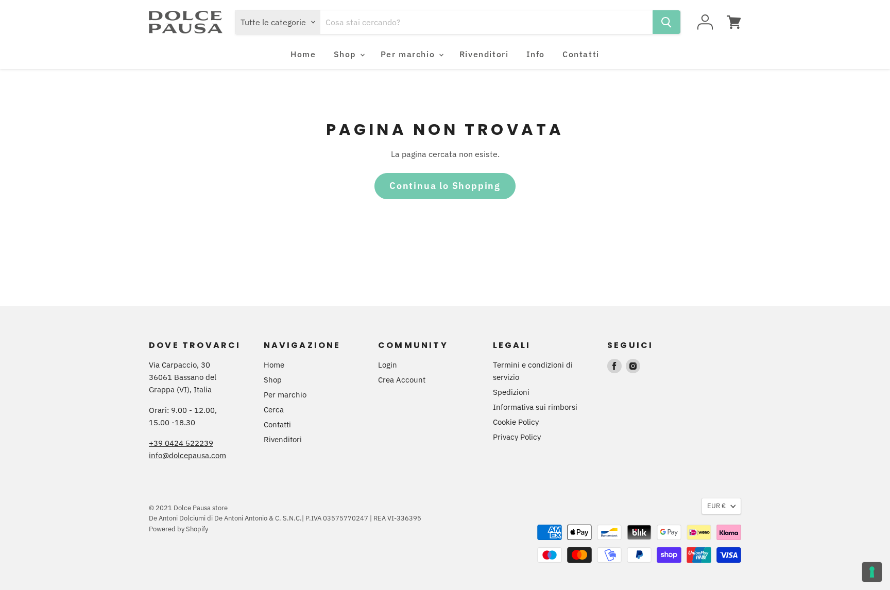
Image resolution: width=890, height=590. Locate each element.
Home (303, 54)
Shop (346, 54)
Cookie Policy (516, 422)
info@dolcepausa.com (187, 455)
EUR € (716, 505)
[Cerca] (666, 22)
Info (535, 54)
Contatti (581, 54)
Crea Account (401, 380)
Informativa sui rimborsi (535, 407)
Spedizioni (511, 392)
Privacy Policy (517, 437)
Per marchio (409, 54)
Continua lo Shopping (445, 186)
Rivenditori (484, 54)
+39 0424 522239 (181, 443)
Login (387, 365)
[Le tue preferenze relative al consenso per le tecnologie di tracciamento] (872, 572)
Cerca (274, 409)
